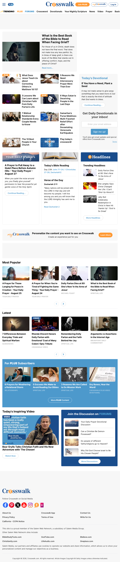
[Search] (11, 4)
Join (82, 4)
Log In (113, 4)
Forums (29, 11)
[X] (18, 505)
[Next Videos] (63, 304)
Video (100, 11)
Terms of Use (47, 517)
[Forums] (36, 505)
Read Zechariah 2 (52, 207)
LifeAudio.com (47, 541)
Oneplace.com (86, 541)
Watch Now (10, 456)
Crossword (42, 11)
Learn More (105, 235)
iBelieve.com (86, 537)
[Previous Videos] (56, 304)
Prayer (109, 11)
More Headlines (93, 218)
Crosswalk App (48, 513)
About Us (6, 513)
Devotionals (56, 11)
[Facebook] (5, 505)
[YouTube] (24, 505)
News (92, 11)
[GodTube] (42, 505)
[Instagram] (30, 505)
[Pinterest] (11, 505)
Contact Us (85, 513)
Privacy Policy (8, 517)
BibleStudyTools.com (11, 537)
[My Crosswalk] (99, 4)
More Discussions (89, 461)
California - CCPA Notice (13, 521)
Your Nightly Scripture (76, 11)
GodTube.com (47, 537)
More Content (60, 400)
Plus (20, 11)
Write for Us (85, 517)
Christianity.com (9, 541)
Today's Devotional (95, 78)
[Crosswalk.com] (60, 4)
